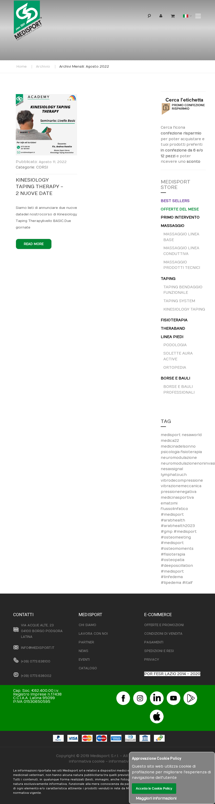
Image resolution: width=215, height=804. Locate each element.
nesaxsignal (172, 469)
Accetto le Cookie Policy (154, 788)
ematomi (169, 503)
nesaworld (192, 435)
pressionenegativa (178, 492)
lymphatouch (174, 474)
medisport (171, 435)
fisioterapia (191, 452)
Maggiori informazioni (156, 798)
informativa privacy (127, 761)
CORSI (42, 167)
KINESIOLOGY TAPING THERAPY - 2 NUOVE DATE (39, 186)
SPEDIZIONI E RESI (159, 651)
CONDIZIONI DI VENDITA (163, 633)
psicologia (171, 452)
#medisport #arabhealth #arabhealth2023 (178, 520)
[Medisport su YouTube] (173, 693)
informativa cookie (87, 761)
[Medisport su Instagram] (140, 693)
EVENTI (84, 659)
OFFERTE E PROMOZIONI (164, 625)
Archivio (43, 66)
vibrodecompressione (182, 480)
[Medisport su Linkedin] (157, 693)
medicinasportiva (177, 497)
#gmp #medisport (179, 531)
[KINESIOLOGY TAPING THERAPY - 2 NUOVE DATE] (46, 97)
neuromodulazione (179, 457)
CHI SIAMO (87, 625)
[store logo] (36, 22)
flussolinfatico (174, 509)
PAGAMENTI (153, 642)
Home (22, 66)
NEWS (83, 651)
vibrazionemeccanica (181, 486)
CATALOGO (88, 668)
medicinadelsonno (178, 446)
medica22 (170, 440)
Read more (34, 244)
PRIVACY (151, 659)
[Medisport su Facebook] (123, 693)
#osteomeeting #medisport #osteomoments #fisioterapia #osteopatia (177, 548)
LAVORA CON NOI (93, 633)
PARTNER (86, 642)
